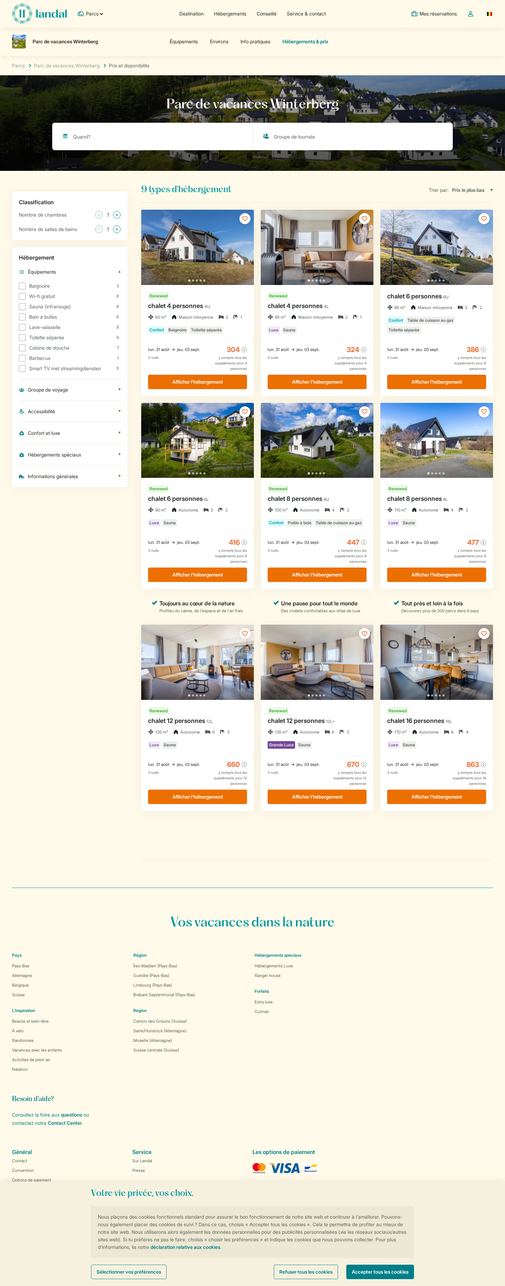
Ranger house (268, 975)
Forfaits (262, 991)
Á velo (18, 1030)
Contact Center (65, 1123)
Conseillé (267, 14)
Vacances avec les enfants (37, 1050)
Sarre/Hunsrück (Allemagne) (160, 1030)
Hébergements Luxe (274, 965)
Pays (17, 955)
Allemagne (22, 975)
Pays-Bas (20, 965)
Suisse (18, 994)
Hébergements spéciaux (278, 955)
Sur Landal (142, 1160)
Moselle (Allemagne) (152, 1040)
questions (71, 1115)
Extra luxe (264, 1001)
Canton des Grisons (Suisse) (160, 1021)
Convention (23, 1170)
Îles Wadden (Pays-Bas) (155, 965)
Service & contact (306, 14)
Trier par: (439, 190)
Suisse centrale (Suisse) (156, 1050)
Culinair (262, 1011)
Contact (19, 1160)
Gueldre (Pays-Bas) (151, 975)
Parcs (18, 65)
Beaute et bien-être (30, 1021)
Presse (138, 1170)
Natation (20, 1069)
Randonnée (23, 1040)
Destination (191, 14)
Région (140, 955)
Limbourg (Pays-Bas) (152, 985)
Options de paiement (31, 1180)
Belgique (20, 985)
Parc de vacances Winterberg (67, 65)
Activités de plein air (31, 1059)
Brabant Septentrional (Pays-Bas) (164, 994)
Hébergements (230, 14)
